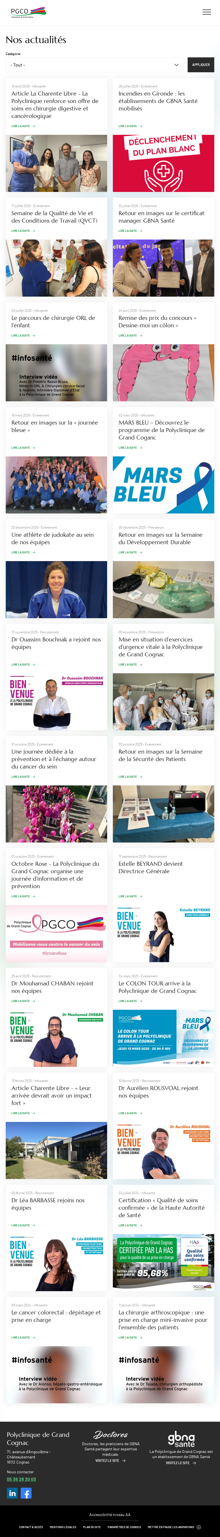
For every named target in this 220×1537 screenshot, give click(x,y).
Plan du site (92, 1527)
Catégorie (13, 54)
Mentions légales (63, 1527)
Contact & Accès (31, 1527)
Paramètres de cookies (124, 1527)
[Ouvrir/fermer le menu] (207, 11)
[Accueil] (28, 12)
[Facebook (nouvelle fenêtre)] (26, 1493)
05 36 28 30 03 (21, 1479)
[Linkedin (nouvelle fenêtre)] (12, 1493)
